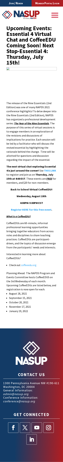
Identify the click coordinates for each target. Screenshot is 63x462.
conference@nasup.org (19, 401)
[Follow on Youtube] (37, 427)
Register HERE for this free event (31, 209)
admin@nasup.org (16, 394)
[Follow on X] (25, 427)
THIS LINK (50, 170)
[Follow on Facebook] (13, 427)
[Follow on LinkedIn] (31, 439)
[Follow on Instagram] (48, 427)
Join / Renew (16, 3)
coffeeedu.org (29, 265)
